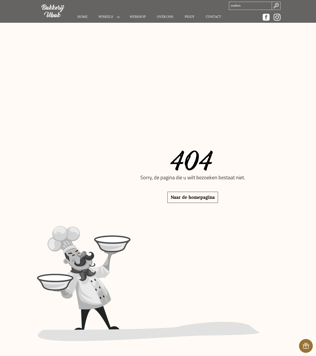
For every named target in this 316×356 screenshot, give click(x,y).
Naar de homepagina (193, 197)
